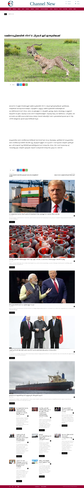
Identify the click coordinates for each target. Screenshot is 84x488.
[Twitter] (75, 1)
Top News (11, 393)
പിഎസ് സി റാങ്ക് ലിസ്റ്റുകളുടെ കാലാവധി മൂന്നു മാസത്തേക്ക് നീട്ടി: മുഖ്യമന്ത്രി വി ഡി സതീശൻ (22, 463)
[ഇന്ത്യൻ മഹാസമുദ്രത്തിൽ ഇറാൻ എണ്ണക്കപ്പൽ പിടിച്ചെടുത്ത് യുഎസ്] (42, 377)
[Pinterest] (23, 84)
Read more (12, 267)
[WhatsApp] (26, 84)
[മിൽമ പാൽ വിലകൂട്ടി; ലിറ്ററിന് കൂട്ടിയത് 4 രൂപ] (35, 462)
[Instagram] (66, 4)
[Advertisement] (42, 25)
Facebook (69, 1)
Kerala (10, 463)
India (10, 257)
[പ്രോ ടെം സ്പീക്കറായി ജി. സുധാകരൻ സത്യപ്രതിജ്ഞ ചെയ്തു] (58, 436)
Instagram (69, 3)
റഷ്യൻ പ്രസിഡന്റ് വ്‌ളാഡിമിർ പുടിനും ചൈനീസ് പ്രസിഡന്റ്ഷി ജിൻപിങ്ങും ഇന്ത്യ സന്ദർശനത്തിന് (32, 350)
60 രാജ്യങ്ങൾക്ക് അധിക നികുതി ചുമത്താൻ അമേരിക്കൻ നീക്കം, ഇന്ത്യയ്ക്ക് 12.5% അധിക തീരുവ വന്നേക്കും (34, 214)
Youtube (78, 3)
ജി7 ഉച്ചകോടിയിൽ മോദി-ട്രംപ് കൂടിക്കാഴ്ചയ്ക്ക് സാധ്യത (21, 304)
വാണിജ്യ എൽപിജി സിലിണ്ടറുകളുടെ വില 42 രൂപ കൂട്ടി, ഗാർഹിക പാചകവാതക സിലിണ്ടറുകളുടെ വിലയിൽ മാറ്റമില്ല (37, 259)
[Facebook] (66, 1)
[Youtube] (75, 4)
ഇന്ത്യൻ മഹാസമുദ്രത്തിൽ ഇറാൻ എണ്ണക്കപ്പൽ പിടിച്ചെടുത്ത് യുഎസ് (25, 395)
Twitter (78, 1)
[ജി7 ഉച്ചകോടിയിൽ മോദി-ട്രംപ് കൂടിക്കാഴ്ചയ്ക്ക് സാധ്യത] (42, 287)
